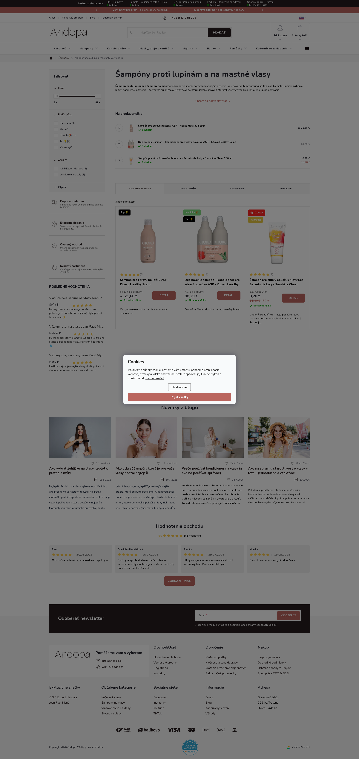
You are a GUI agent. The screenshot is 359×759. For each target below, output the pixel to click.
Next (262, 9)
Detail (164, 295)
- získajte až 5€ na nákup (140, 10)
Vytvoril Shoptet (301, 747)
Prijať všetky (179, 397)
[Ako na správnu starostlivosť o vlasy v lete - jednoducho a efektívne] (279, 437)
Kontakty (159, 673)
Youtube (159, 708)
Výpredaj (66, 147)
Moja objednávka (269, 657)
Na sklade (67, 123)
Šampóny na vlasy (113, 703)
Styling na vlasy (111, 713)
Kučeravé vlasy (111, 697)
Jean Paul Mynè (59, 703)
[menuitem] (62, 48)
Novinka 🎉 (67, 135)
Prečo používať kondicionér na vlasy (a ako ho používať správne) (212, 470)
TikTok (158, 713)
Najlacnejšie (188, 188)
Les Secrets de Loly (72, 174)
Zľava (64, 129)
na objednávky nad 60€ (219, 10)
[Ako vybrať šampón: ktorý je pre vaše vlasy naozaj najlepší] (146, 437)
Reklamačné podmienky (220, 673)
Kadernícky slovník (112, 17)
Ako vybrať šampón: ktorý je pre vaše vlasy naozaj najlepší (145, 470)
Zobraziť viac (179, 581)
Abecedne (286, 188)
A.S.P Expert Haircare (73, 168)
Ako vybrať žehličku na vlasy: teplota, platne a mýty (78, 470)
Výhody (210, 713)
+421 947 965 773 (112, 667)
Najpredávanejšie (140, 188)
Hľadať (219, 33)
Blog (92, 17)
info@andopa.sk (112, 661)
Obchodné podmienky (272, 663)
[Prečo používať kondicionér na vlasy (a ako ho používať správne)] (213, 437)
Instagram (160, 703)
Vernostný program (72, 17)
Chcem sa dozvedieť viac (211, 101)
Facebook (160, 697)
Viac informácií (154, 378)
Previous (96, 9)
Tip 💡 (64, 141)
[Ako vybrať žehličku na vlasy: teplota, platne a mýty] (80, 437)
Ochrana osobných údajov (274, 668)
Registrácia (161, 668)
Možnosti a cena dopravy (221, 663)
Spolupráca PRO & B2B (273, 673)
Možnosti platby (215, 657)
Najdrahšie (237, 188)
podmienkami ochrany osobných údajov (253, 625)
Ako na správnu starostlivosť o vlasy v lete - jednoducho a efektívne (278, 470)
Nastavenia (179, 387)
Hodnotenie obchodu (179, 526)
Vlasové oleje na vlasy (116, 708)
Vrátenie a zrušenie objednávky (225, 668)
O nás (52, 17)
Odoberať (288, 615)
